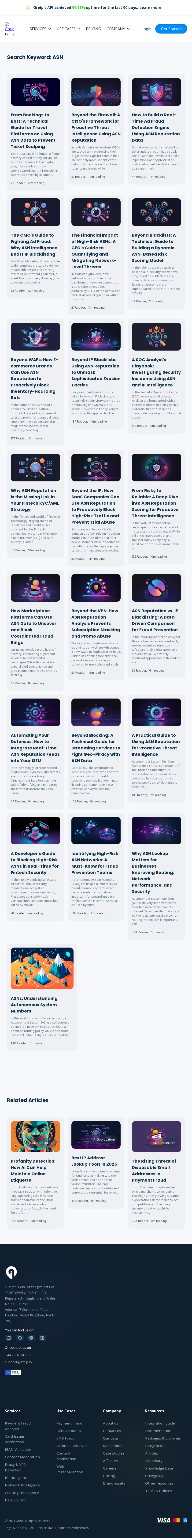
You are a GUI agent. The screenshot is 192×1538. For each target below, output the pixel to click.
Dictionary (153, 1460)
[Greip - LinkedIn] (8, 1338)
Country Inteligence (22, 1492)
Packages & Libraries (163, 1438)
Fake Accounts (68, 1430)
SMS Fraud (65, 1438)
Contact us (112, 1430)
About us (110, 1423)
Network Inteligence (22, 1485)
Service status (46, 1528)
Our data (110, 1438)
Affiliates (110, 1460)
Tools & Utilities (158, 1490)
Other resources (159, 1483)
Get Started (171, 28)
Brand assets (114, 1483)
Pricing (109, 1475)
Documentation (158, 1430)
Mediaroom (112, 1445)
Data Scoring (15, 1500)
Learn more (150, 7)
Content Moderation (22, 1457)
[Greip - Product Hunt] (31, 1338)
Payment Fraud (69, 1423)
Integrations (155, 1445)
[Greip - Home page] (11, 28)
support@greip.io (18, 1362)
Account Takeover (71, 1445)
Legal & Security (16, 1528)
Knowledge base (159, 1468)
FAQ (31, 1528)
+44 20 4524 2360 (18, 1355)
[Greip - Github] (20, 1338)
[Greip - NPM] (42, 1338)
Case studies (114, 1453)
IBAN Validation (18, 1449)
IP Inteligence (17, 1477)
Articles (151, 1453)
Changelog (154, 1475)
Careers (110, 1468)
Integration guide (160, 1423)
